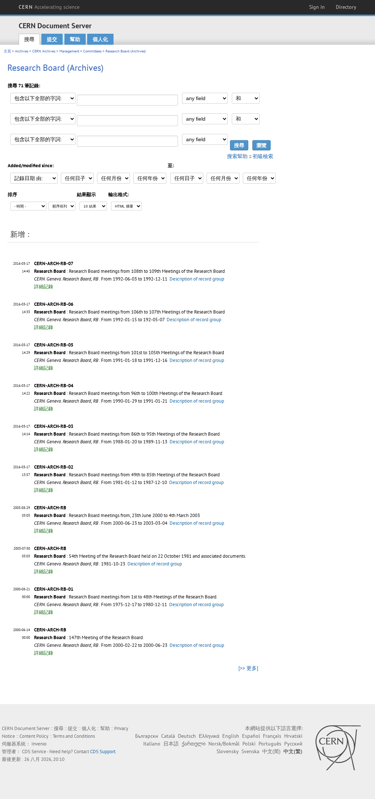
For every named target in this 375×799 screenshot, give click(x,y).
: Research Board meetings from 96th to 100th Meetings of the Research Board (128, 393)
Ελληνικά (209, 736)
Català (168, 736)
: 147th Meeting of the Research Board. (89, 637)
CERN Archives (43, 51)
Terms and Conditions (74, 736)
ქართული (193, 743)
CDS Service (34, 751)
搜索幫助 (237, 156)
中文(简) (271, 751)
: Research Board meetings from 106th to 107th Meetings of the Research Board (129, 312)
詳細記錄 (43, 286)
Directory (346, 7)
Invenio (39, 744)
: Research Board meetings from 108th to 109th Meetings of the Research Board (129, 271)
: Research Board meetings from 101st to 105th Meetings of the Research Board (129, 352)
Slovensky (227, 751)
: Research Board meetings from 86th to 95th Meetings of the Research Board (127, 434)
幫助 (75, 39)
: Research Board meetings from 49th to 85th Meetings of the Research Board (127, 475)
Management (69, 51)
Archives (21, 51)
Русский (293, 743)
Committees (92, 51)
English (230, 736)
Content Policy (33, 736)
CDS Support (102, 751)
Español (251, 736)
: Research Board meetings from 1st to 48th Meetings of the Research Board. (126, 597)
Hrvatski (293, 736)
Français (272, 736)
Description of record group (197, 279)
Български (146, 736)
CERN (49, 7)
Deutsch (187, 736)
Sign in (317, 7)
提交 (52, 39)
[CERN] (337, 748)
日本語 (171, 743)
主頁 (7, 51)
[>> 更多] (248, 668)
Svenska (250, 751)
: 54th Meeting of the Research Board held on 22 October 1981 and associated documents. (140, 556)
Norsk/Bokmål (224, 743)
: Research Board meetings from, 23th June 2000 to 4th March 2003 (117, 515)
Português (270, 743)
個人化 (100, 39)
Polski (249, 743)
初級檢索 (263, 156)
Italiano (151, 743)
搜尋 (29, 39)
